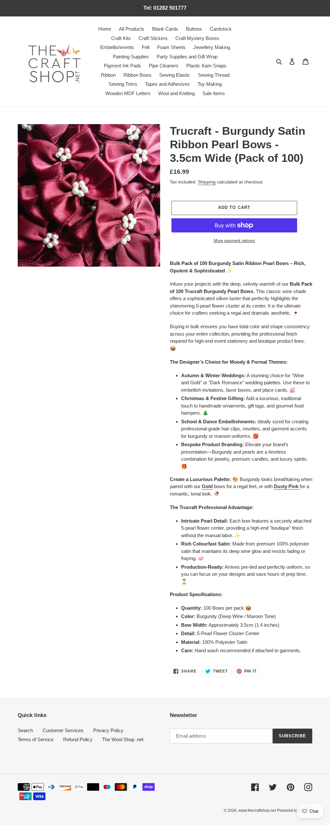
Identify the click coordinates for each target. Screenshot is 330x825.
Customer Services (63, 730)
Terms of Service (35, 739)
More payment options (234, 240)
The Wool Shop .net (122, 739)
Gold (207, 486)
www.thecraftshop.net (257, 810)
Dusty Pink (286, 486)
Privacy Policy (108, 730)
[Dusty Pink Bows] (299, 487)
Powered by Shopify (294, 810)
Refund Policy (77, 739)
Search (25, 730)
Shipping (207, 181)
